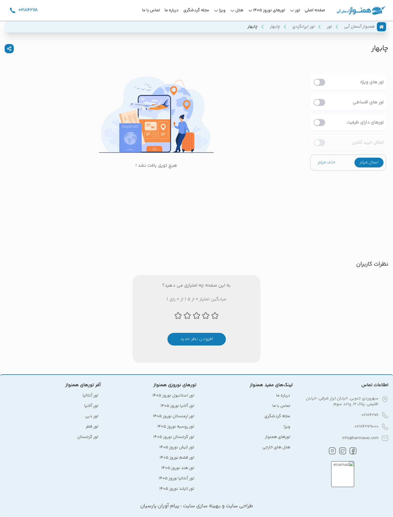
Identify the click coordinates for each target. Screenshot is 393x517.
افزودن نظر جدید (196, 339)
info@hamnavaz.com (360, 438)
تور (329, 27)
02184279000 (366, 426)
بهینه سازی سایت (201, 506)
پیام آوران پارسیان (159, 506)
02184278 (370, 415)
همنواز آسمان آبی (359, 27)
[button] (369, 162)
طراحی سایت (239, 506)
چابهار (275, 27)
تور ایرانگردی (303, 27)
